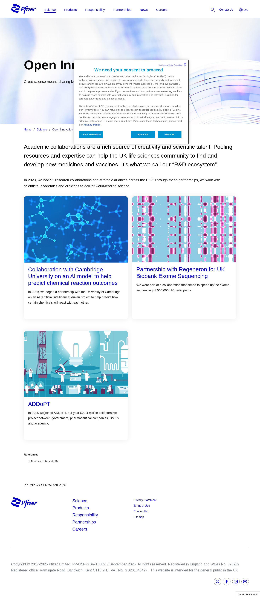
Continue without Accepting (172, 64)
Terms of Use (142, 505)
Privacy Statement (145, 500)
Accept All (142, 134)
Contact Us (141, 511)
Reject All (169, 134)
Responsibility (85, 514)
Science (79, 500)
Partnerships (84, 522)
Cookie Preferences (248, 594)
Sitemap (139, 517)
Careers (79, 529)
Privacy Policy (91, 124)
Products (80, 507)
